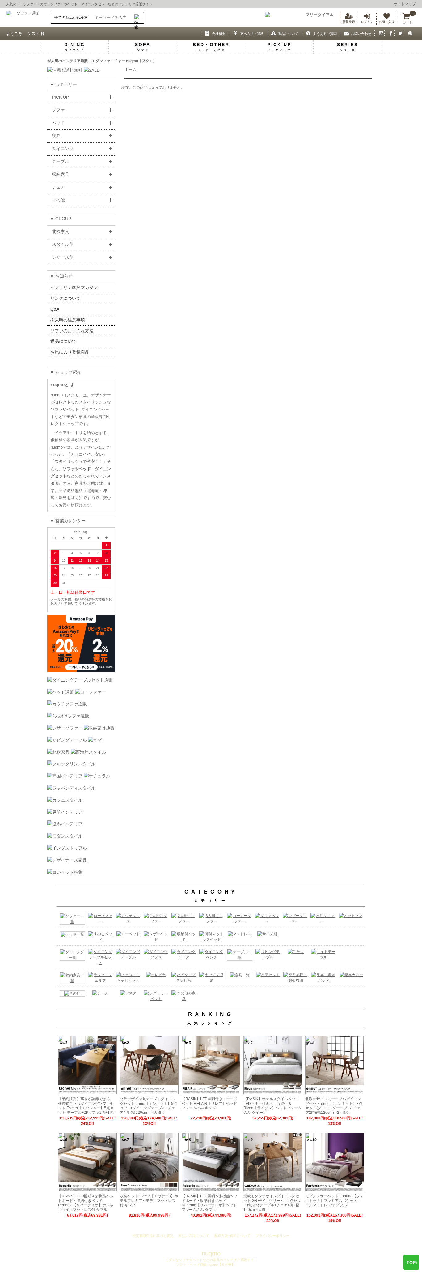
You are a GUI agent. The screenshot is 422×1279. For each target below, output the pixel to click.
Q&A (54, 309)
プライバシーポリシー (272, 1236)
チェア (58, 187)
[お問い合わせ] (345, 33)
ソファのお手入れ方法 (72, 330)
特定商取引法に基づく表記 (153, 1236)
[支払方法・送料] (233, 33)
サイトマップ (405, 4)
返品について (63, 341)
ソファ (58, 109)
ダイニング (63, 148)
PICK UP (60, 97)
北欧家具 (60, 231)
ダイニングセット (94, 4)
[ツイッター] (399, 33)
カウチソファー (52, 4)
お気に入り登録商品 (69, 352)
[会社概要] (206, 33)
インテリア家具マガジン (74, 287)
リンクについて (65, 298)
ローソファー (26, 4)
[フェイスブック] (389, 33)
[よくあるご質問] (306, 33)
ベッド (72, 4)
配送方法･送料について (232, 1236)
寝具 (56, 135)
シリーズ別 (63, 257)
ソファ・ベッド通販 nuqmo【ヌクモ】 (205, 1264)
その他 (58, 199)
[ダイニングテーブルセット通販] (80, 680)
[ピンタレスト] (409, 33)
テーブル (60, 161)
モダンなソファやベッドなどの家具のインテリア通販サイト (211, 1260)
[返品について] (272, 33)
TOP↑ (412, 1262)
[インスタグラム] (379, 33)
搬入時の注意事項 (67, 319)
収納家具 (60, 174)
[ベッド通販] (60, 692)
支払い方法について (194, 1236)
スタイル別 (63, 244)
